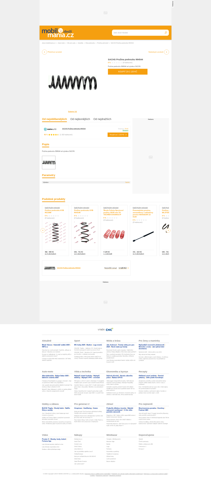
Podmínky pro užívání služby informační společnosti (127, 474)
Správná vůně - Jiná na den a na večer (150, 352)
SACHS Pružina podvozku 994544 (125, 59)
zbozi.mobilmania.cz (49, 43)
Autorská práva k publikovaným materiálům (98, 474)
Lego (107, 446)
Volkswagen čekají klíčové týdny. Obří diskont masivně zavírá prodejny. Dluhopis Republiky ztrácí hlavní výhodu (120, 382)
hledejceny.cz (78, 439)
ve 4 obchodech (50, 254)
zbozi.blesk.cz (78, 449)
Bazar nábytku (110, 461)
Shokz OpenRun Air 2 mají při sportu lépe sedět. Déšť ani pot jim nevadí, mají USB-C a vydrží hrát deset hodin (88, 392)
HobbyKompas (78, 454)
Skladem (125, 130)
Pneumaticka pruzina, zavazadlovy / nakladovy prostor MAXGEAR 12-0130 (143, 213)
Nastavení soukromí (102, 475)
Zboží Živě (77, 441)
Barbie (108, 444)
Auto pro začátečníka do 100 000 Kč (85, 456)
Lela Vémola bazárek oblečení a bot (52, 444)
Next (168, 230)
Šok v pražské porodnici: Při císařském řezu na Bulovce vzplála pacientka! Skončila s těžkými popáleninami (120, 356)
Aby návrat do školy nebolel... (147, 354)
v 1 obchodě (107, 254)
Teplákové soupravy (112, 454)
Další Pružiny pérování (52, 208)
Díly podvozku (90, 43)
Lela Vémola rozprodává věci (50, 447)
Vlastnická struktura (115, 475)
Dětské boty (110, 456)
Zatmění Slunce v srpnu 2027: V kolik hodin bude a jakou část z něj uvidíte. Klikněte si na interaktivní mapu (89, 386)
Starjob (141, 439)
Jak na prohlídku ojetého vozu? (83, 451)
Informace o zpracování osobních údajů (155, 474)
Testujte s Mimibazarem (113, 439)
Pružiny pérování (102, 43)
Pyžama (108, 449)
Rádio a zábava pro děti (146, 444)
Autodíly (80, 43)
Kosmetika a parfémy (112, 451)
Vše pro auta (71, 43)
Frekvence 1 (142, 446)
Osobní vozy (78, 444)
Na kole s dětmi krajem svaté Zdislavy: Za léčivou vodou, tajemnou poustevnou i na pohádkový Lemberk (153, 358)
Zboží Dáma (78, 446)
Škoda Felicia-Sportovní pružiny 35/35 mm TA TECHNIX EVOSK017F (113, 212)
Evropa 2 (141, 449)
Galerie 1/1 (72, 112)
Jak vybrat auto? (79, 464)
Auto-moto (61, 43)
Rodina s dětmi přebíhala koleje (51, 449)
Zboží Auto (77, 459)
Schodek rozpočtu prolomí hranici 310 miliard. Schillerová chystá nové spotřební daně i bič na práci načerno (120, 388)
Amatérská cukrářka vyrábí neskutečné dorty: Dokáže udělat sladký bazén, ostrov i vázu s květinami (152, 382)
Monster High (110, 441)
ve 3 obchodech (79, 254)
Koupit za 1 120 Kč (127, 72)
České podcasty (143, 441)
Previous (43, 230)
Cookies (92, 475)
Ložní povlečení (111, 459)
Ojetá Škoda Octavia (80, 461)
